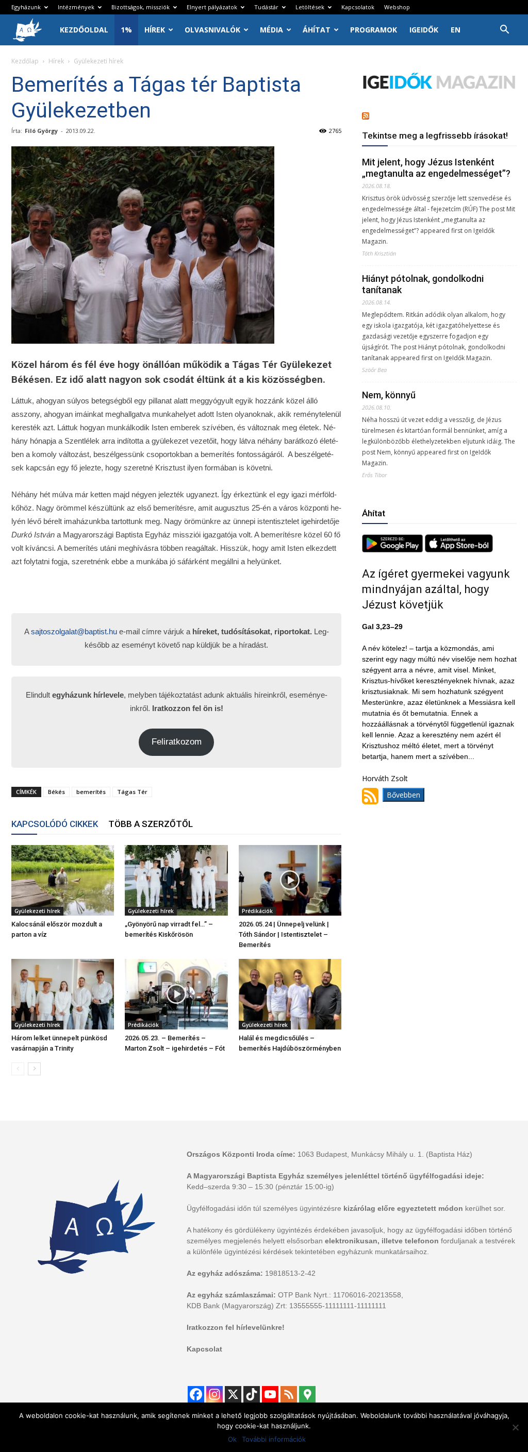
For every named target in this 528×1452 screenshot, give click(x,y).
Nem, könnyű (389, 395)
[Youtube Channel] (270, 1394)
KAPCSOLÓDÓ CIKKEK (54, 824)
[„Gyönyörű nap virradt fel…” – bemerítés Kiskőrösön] (176, 880)
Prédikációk (257, 911)
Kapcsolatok (357, 7)
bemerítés (91, 792)
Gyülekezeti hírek (37, 911)
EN (455, 30)
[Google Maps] (307, 1394)
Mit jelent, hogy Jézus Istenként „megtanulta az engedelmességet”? (436, 168)
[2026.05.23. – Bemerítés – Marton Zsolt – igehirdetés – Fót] (176, 994)
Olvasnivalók (212, 30)
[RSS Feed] (288, 1394)
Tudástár (266, 7)
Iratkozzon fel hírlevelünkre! (236, 1327)
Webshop (397, 7)
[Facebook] (196, 1394)
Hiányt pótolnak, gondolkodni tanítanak (423, 284)
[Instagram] (214, 1394)
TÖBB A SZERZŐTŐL (150, 824)
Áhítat (317, 30)
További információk (274, 1439)
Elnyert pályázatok (212, 7)
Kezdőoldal (84, 30)
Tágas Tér (132, 792)
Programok (373, 30)
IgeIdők (423, 30)
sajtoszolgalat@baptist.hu (74, 631)
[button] (504, 31)
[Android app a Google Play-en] (393, 549)
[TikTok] (251, 1394)
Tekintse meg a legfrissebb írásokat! (435, 135)
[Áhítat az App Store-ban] (459, 549)
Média (271, 30)
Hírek (154, 30)
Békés (56, 792)
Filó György (41, 130)
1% (126, 30)
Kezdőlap (25, 61)
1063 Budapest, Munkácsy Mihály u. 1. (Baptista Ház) (385, 1154)
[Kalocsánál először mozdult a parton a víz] (62, 880)
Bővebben (403, 795)
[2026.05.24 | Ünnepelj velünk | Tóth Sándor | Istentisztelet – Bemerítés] (290, 880)
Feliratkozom (177, 742)
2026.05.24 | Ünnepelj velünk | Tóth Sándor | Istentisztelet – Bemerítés (284, 934)
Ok (232, 1439)
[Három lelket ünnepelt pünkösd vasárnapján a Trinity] (62, 994)
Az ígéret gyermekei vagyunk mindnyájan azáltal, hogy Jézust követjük (436, 589)
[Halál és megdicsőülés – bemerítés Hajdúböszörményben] (290, 994)
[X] (233, 1394)
